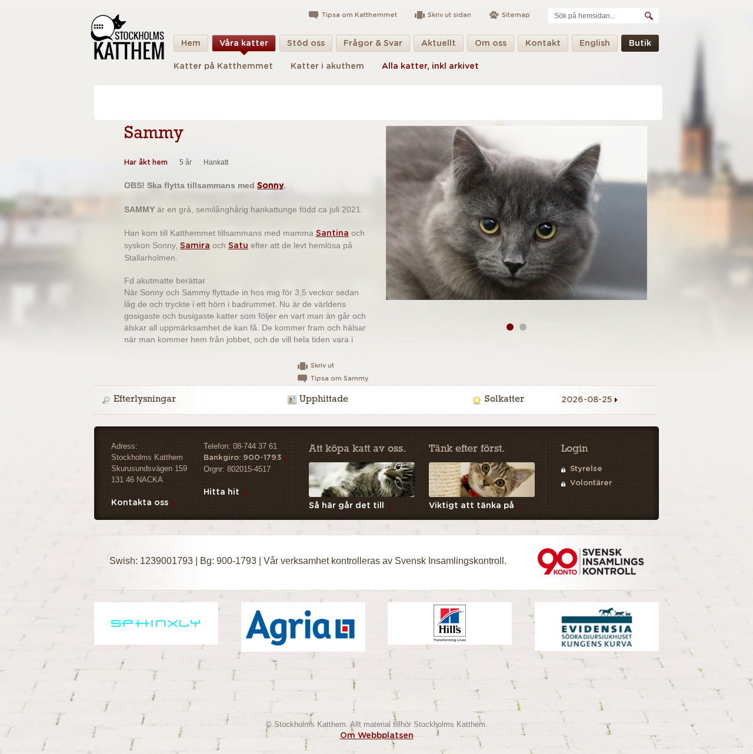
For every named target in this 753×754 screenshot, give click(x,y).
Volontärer (591, 483)
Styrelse (586, 469)
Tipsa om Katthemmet (359, 15)
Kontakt (543, 43)
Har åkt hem (146, 162)
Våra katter (243, 43)
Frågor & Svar (373, 43)
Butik (640, 43)
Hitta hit (221, 492)
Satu (238, 246)
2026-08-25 (586, 400)
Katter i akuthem (327, 66)
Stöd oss (306, 43)
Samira (195, 246)
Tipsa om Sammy (339, 378)
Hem (191, 43)
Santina (332, 233)
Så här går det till (346, 506)
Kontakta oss (139, 503)
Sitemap (516, 15)
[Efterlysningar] (192, 400)
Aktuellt (438, 43)
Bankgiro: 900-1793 (242, 458)
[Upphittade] (378, 400)
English (594, 43)
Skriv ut (322, 365)
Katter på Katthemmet (223, 66)
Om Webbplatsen (377, 736)
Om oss (491, 43)
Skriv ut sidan (449, 15)
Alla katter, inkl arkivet (430, 66)
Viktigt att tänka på (471, 506)
